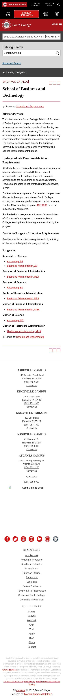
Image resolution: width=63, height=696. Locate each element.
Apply (32, 633)
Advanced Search (11, 63)
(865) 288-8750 (31, 482)
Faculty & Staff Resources (32, 590)
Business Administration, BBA (23, 276)
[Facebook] (8, 539)
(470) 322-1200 (31, 467)
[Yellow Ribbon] (56, 539)
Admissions (31, 555)
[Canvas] (48, 539)
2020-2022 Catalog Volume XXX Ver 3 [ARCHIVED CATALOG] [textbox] (32, 36)
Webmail (31, 620)
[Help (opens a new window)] (58, 82)
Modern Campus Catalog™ (38, 694)
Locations (31, 581)
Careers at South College (31, 595)
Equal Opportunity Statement (48, 681)
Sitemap (31, 684)
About (32, 642)
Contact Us (31, 385)
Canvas (32, 615)
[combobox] (31, 36)
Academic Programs (32, 559)
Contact (32, 646)
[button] (55, 24)
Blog (31, 638)
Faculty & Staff (49, 5)
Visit (31, 629)
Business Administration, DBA (23, 298)
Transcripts (32, 577)
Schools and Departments (30, 106)
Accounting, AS (15, 261)
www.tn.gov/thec (9, 670)
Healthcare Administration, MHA (24, 331)
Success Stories (32, 573)
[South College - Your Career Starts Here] (16, 24)
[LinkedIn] (40, 539)
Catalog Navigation (16, 72)
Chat (31, 624)
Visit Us (57, 14)
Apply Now (45, 14)
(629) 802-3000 (31, 446)
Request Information (26, 14)
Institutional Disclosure (13, 681)
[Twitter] (15, 539)
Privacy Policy (29, 681)
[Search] (57, 53)
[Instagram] (32, 539)
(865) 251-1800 (31, 403)
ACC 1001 (42, 205)
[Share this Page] (50, 82)
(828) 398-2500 (31, 382)
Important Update (15, 5)
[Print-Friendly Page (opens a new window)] (54, 82)
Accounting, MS (15, 320)
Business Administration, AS (22, 265)
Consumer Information (32, 599)
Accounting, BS (15, 287)
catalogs (20, 690)
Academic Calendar (31, 564)
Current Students (35, 5)
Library (31, 611)
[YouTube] (24, 539)
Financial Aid (31, 568)
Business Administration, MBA (23, 309)
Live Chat (8, 14)
